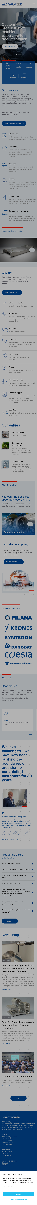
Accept (18, 1194)
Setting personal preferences (18, 1199)
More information (8, 1186)
